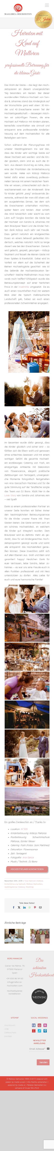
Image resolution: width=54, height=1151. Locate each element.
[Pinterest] (39, 1025)
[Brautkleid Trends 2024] (14, 930)
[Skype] (39, 1030)
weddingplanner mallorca (14, 887)
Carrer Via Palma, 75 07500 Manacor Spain (14, 969)
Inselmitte (24, 287)
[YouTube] (33, 1030)
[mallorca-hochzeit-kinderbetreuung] (29, 312)
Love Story (10, 495)
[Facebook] (33, 1025)
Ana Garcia (28, 857)
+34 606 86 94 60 (14, 979)
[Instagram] (45, 1025)
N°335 (24, 829)
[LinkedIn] (45, 1030)
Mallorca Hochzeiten (34, 884)
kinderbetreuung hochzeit (14, 884)
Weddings (30, 887)
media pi (21, 1085)
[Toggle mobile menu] (47, 5)
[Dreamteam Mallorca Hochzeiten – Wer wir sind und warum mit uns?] (40, 930)
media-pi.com (20, 1082)
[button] (6, 936)
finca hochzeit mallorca (34, 881)
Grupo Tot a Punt (32, 1088)
